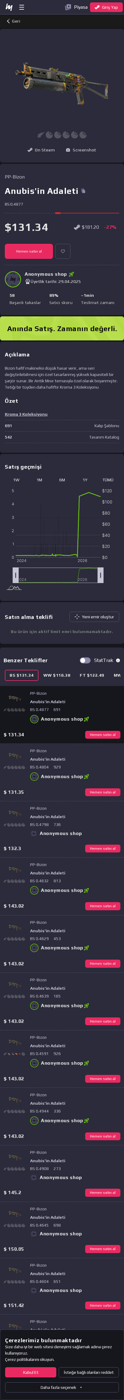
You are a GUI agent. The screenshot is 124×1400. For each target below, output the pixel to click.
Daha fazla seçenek (58, 1387)
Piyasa (81, 7)
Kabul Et (31, 1372)
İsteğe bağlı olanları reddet (89, 1372)
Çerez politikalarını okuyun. (29, 1359)
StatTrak (103, 660)
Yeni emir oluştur (98, 616)
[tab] (22, 675)
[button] (81, 150)
